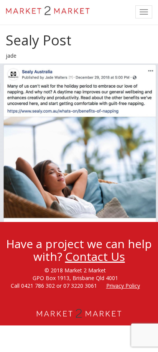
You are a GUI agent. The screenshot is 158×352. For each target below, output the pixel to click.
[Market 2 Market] (48, 9)
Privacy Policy (123, 285)
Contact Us (95, 256)
